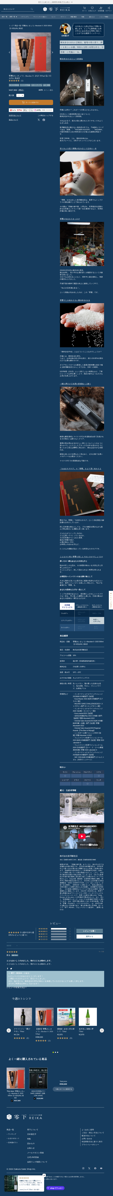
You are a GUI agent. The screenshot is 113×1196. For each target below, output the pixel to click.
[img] (12, 952)
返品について (13, 120)
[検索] (31, 9)
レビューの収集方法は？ (17, 987)
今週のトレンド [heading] (21, 998)
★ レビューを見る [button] (111, 600)
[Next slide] (52, 52)
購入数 (11, 95)
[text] (55, 1059)
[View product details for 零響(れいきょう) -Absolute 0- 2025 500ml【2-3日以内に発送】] (16, 1078)
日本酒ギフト (13, 1142)
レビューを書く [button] (89, 931)
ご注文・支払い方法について (93, 1133)
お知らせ (31, 1148)
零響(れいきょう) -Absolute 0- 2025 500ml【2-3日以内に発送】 (16, 1094)
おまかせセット (13, 1138)
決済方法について (15, 115)
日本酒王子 (31, 1134)
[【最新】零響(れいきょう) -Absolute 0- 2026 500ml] (45, 1017)
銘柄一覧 (12, 17)
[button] (24, 17)
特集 (29, 1139)
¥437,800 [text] (17, 1100)
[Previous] (9, 1030)
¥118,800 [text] (40, 1098)
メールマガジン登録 (35, 1153)
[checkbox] (12, 1101)
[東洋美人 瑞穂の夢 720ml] (88, 1017)
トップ (11, 25)
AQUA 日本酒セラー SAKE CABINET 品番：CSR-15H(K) (38, 1093)
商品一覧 (4, 17)
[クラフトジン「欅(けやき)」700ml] (23, 1017)
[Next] (102, 1030)
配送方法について (89, 1136)
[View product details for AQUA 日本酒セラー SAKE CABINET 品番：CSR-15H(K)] (38, 1078)
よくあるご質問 (88, 1130)
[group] (23, 1026)
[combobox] (17, 9)
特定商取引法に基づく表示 (92, 1142)
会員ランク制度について (37, 1162)
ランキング (12, 1134)
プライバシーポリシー (90, 1144)
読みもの (31, 1143)
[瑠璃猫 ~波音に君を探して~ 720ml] (66, 1017)
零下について (32, 1130)
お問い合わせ (87, 1139)
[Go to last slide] (9, 52)
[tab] (27, 70)
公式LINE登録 (33, 1157)
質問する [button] (89, 936)
